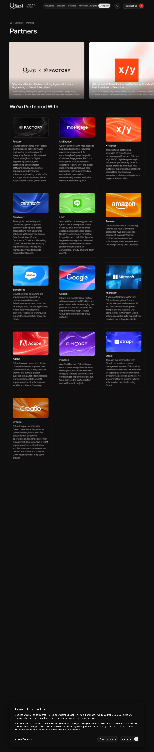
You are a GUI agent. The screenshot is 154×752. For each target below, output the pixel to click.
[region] (77, 722)
